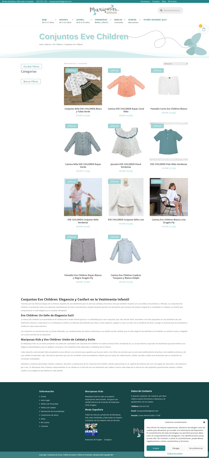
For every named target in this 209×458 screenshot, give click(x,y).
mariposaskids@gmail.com (147, 411)
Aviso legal (42, 455)
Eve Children (58, 44)
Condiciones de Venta (49, 415)
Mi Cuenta (172, 1)
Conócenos (145, 1)
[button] (204, 422)
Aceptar (156, 448)
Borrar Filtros (30, 81)
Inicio (41, 44)
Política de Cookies (48, 407)
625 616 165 (42, 1)
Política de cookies (175, 453)
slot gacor (111, 399)
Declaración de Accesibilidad (52, 411)
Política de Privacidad (49, 404)
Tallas (43, 419)
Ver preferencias (196, 448)
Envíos (43, 396)
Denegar (175, 448)
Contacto (156, 1)
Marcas (48, 44)
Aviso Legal (45, 400)
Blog (164, 1)
